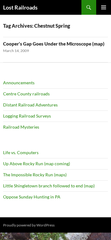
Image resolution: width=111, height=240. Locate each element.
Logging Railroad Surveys (27, 115)
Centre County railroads (26, 93)
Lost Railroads (20, 7)
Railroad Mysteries (21, 127)
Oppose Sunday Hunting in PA (31, 196)
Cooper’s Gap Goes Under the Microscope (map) (54, 43)
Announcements (19, 82)
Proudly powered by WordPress (29, 225)
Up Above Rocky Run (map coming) (36, 163)
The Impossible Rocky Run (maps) (35, 174)
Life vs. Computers (21, 152)
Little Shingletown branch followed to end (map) (49, 185)
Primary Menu (103, 7)
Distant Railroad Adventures (30, 104)
